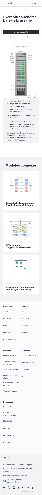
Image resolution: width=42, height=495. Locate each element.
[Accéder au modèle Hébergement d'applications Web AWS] (21, 232)
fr (7, 458)
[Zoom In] (29, 94)
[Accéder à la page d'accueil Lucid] (10, 3)
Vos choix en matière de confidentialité (17, 480)
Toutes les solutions (11, 391)
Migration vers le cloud (10, 377)
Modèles (6, 428)
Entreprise (7, 333)
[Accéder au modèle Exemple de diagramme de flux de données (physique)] (21, 190)
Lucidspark (25, 318)
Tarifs (5, 311)
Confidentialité (9, 465)
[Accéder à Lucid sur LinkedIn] (4, 487)
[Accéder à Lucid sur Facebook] (18, 487)
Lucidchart (25, 311)
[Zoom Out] (35, 94)
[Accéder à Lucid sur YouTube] (23, 487)
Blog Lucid (7, 421)
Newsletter (7, 442)
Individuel (7, 318)
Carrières (25, 377)
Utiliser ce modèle (21, 32)
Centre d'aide (8, 407)
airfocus (24, 325)
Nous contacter (9, 340)
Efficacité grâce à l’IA (11, 355)
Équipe (6, 325)
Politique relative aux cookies (15, 475)
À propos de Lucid (28, 355)
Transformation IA (10, 370)
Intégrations (26, 333)
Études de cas (9, 435)
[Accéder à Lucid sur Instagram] (14, 487)
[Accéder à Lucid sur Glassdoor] (28, 487)
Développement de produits (11, 384)
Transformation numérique (9, 362)
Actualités (25, 370)
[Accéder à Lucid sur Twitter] (9, 487)
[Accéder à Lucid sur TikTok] (33, 487)
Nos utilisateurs (27, 362)
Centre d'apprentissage (9, 414)
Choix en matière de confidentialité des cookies (19, 470)
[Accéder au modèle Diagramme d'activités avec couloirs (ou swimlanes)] (21, 274)
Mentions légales (26, 465)
